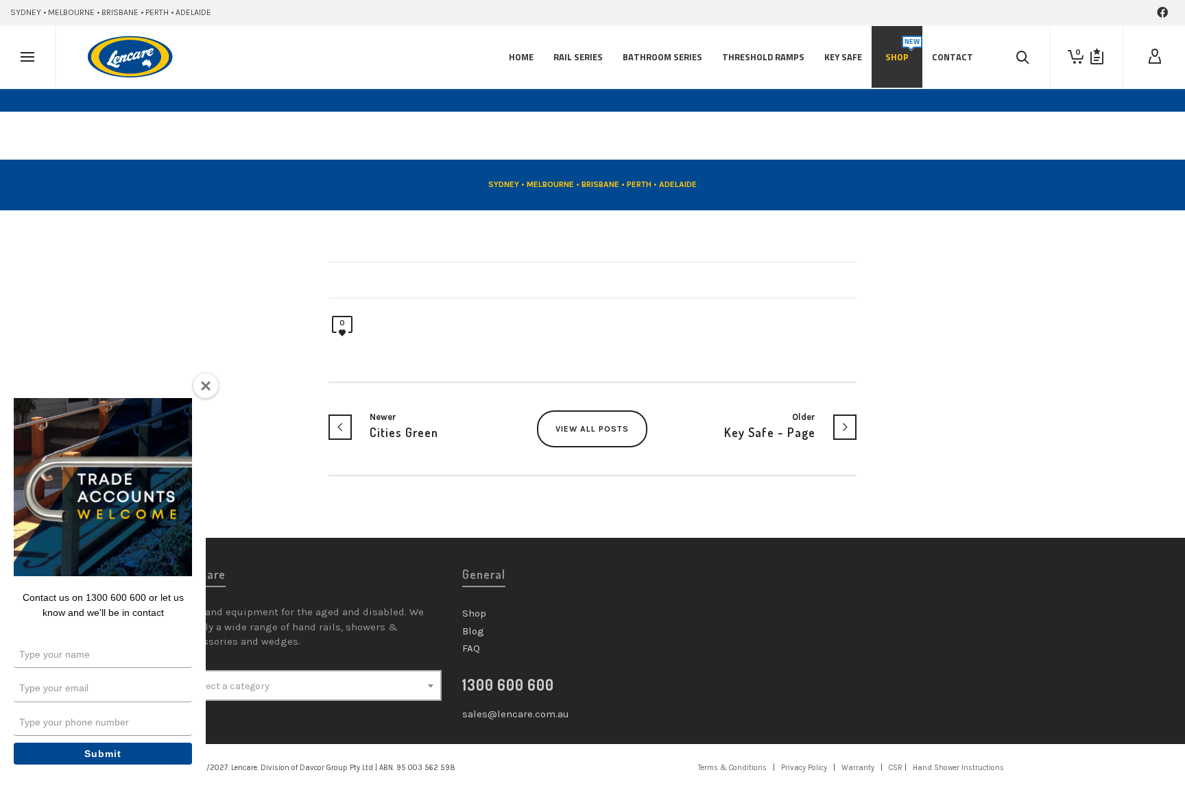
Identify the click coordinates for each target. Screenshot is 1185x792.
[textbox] (311, 686)
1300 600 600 (508, 684)
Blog (473, 631)
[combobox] (311, 685)
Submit (102, 753)
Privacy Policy (804, 767)
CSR (895, 767)
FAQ (471, 648)
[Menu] (27, 57)
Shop (474, 613)
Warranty (857, 767)
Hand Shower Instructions (958, 767)
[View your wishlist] (1097, 57)
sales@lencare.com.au (515, 714)
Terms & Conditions (732, 767)
